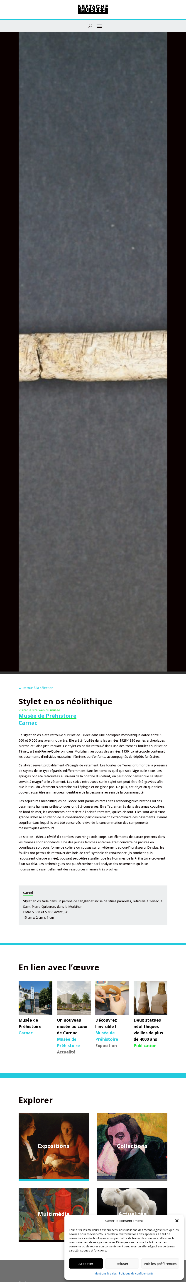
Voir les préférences (160, 1263)
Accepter (85, 1263)
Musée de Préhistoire (47, 715)
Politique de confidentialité (136, 1273)
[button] (177, 1220)
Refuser (122, 1263)
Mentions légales (106, 1273)
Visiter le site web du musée (39, 710)
